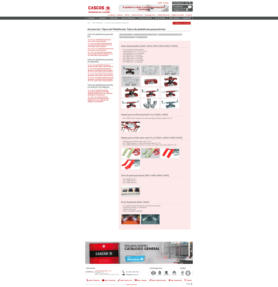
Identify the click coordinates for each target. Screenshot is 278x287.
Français (166, 3)
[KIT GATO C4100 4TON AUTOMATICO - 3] (130, 92)
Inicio (88, 22)
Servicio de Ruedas (145, 18)
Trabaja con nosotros (131, 284)
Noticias (119, 15)
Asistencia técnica (137, 15)
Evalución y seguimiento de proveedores (114, 284)
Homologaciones (150, 15)
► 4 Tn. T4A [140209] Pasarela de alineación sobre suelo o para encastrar (100, 65)
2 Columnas (91, 18)
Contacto (189, 15)
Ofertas (127, 15)
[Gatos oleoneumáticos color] (130, 70)
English (160, 3)
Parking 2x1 (187, 18)
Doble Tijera (114, 18)
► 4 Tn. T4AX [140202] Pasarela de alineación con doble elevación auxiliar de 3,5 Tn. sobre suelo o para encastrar (100, 70)
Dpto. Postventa (94, 280)
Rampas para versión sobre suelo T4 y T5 (170, 34)
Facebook (186, 284)
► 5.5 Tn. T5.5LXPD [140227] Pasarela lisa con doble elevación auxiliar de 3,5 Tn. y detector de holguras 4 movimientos (98, 99)
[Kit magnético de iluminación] (130, 219)
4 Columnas (102, 18)
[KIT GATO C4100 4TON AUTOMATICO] (170, 103)
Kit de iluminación (142, 37)
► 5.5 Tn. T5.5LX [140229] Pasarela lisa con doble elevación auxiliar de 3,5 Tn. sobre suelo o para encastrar (100, 53)
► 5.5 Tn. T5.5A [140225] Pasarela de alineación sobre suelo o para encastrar (100, 74)
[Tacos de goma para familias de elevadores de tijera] (130, 191)
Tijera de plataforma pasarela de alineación (100, 61)
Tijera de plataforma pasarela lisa (100, 35)
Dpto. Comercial (110, 280)
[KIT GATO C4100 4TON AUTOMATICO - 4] (150, 92)
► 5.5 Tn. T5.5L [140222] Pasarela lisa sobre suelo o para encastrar (100, 49)
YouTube (191, 284)
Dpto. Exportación (176, 280)
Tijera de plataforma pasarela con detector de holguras (100, 86)
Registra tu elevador (178, 15)
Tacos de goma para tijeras (127, 37)
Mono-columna (174, 18)
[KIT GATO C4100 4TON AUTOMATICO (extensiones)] (150, 103)
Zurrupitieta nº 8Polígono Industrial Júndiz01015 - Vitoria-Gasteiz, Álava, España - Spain (107, 272)
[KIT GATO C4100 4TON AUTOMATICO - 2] (170, 81)
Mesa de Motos (160, 18)
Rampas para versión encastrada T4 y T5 (145, 34)
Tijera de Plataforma (128, 18)
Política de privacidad (97, 284)
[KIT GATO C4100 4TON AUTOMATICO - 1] (150, 81)
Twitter (189, 284)
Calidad (189, 280)
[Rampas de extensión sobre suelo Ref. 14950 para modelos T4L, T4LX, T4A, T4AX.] (130, 153)
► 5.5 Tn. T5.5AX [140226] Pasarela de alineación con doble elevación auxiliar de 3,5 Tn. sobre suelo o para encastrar (101, 79)
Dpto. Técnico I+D (126, 280)
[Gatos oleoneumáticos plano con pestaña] (170, 70)
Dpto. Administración (159, 280)
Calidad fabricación (164, 15)
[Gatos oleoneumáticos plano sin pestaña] (130, 81)
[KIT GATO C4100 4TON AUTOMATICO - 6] (130, 103)
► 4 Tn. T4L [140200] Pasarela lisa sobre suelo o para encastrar (99, 40)
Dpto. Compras (142, 280)
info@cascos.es (132, 275)
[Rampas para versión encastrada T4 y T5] (130, 126)
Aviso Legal (88, 284)
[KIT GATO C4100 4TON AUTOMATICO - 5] (170, 92)
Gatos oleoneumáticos (126, 34)
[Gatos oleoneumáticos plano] (150, 70)
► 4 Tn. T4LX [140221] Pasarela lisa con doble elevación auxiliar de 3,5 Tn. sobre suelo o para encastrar (100, 44)
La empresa (111, 15)
